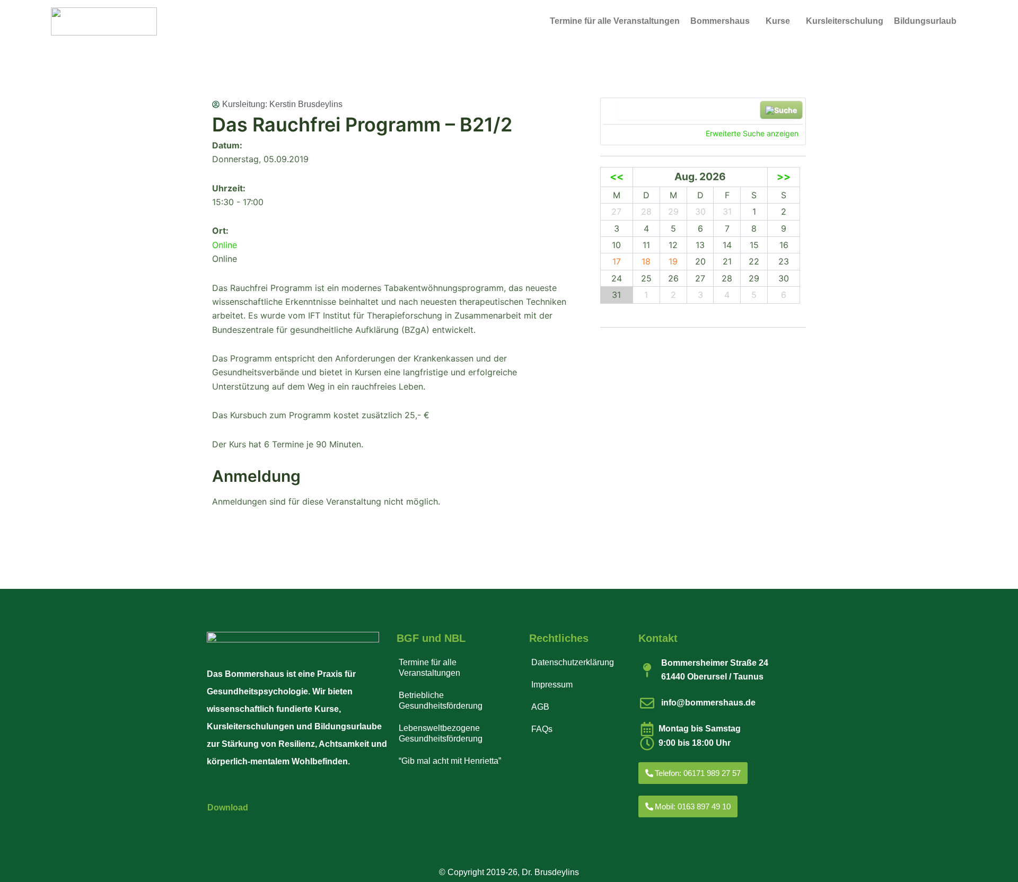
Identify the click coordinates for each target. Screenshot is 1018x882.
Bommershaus (720, 20)
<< (617, 176)
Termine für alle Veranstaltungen (615, 20)
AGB (540, 706)
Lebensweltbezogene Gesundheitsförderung (440, 733)
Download (227, 807)
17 (616, 261)
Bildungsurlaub (925, 20)
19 (673, 261)
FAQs (541, 729)
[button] (722, 21)
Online (224, 245)
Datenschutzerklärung (572, 662)
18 (646, 261)
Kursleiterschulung (844, 20)
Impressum (552, 684)
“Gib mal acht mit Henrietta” (450, 760)
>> (784, 176)
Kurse (778, 20)
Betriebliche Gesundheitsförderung (440, 700)
